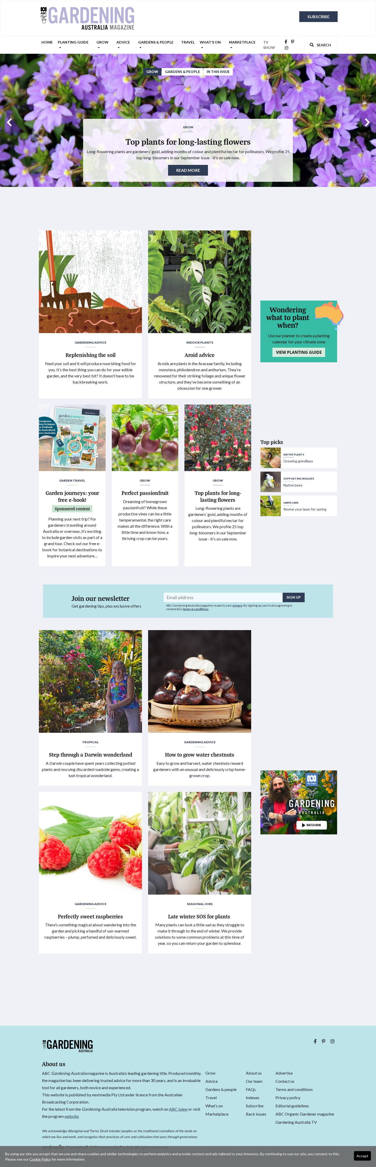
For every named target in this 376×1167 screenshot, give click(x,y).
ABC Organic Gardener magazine (304, 1113)
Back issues (256, 1113)
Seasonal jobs (200, 904)
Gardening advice (90, 342)
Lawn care (290, 502)
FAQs (251, 1089)
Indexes (252, 1097)
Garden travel (72, 480)
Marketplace (242, 42)
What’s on (210, 42)
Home (47, 42)
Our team (254, 1081)
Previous (9, 120)
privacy (237, 605)
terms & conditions (195, 609)
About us (254, 1072)
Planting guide (73, 42)
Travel (188, 42)
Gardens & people (155, 42)
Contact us (284, 1081)
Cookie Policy (40, 1159)
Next (367, 120)
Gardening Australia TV (296, 1122)
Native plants (293, 454)
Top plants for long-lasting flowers (188, 141)
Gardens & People (182, 72)
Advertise (284, 1072)
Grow (102, 42)
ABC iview (178, 1109)
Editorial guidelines (292, 1105)
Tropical (90, 742)
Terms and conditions (294, 1089)
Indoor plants (199, 342)
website (71, 1116)
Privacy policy (287, 1097)
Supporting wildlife (298, 478)
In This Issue (218, 72)
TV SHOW (269, 45)
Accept (362, 1156)
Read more (188, 170)
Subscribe (318, 16)
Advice (123, 42)
